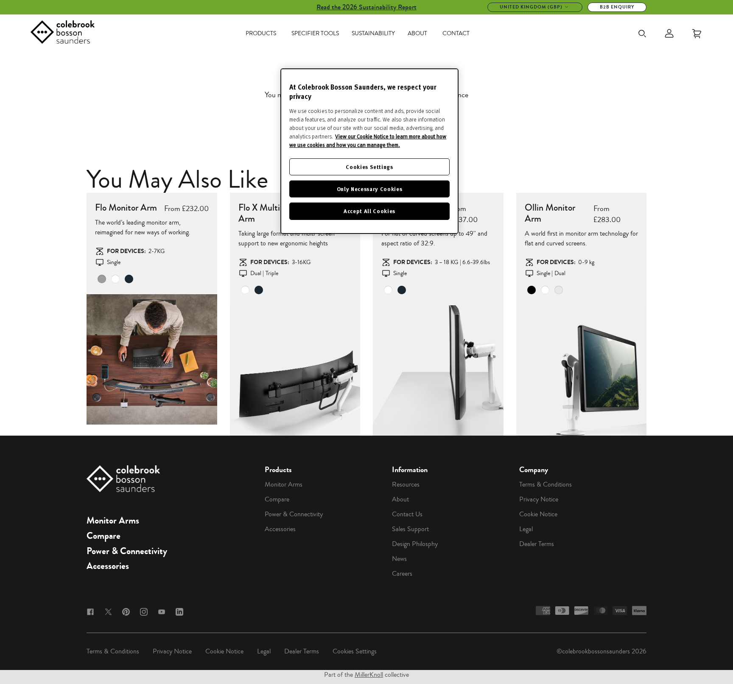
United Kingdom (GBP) (531, 7)
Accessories (108, 566)
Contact (456, 33)
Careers (402, 573)
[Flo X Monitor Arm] (438, 370)
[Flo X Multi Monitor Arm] (295, 370)
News (399, 558)
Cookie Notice (538, 514)
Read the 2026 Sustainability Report (366, 7)
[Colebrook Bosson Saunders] (63, 33)
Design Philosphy (415, 544)
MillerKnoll (369, 674)
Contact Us (407, 514)
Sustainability (373, 33)
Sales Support (410, 529)
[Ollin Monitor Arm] (581, 370)
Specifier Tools (315, 33)
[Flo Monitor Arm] (152, 359)
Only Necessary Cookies (369, 189)
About (417, 33)
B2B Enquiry (617, 7)
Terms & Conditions (545, 484)
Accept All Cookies (369, 211)
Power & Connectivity (127, 551)
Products (261, 33)
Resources (406, 484)
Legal (526, 529)
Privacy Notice (538, 499)
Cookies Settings (355, 651)
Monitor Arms (113, 520)
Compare (103, 536)
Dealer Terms (536, 544)
